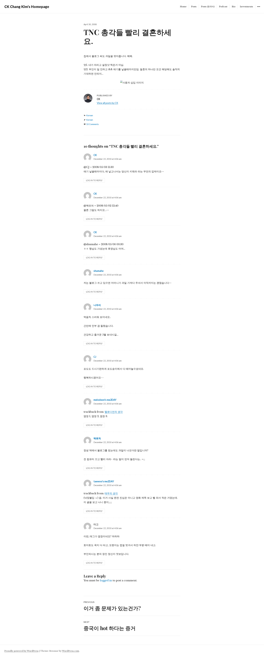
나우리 (97, 305)
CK (95, 155)
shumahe (99, 270)
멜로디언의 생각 (114, 411)
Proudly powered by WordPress (21, 651)
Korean (89, 115)
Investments (246, 6)
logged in (106, 580)
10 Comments (92, 124)
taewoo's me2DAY (104, 481)
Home (183, 6)
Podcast (223, 6)
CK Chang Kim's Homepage (26, 6)
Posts (193, 6)
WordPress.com (70, 651)
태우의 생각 (111, 493)
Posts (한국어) (208, 6)
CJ (95, 356)
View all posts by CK (107, 102)
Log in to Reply (94, 180)
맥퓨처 (97, 438)
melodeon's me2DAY (105, 399)
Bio (233, 6)
